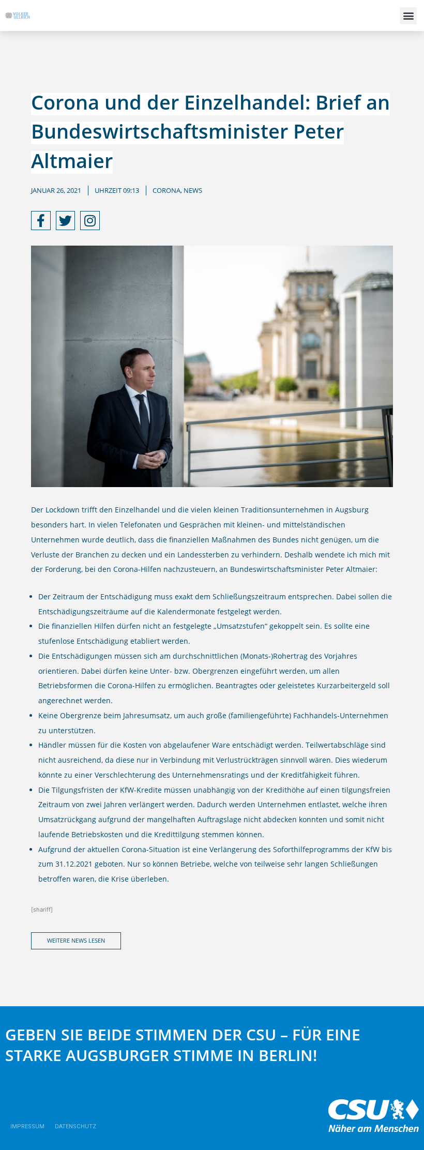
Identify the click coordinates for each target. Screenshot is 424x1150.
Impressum (27, 1126)
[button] (408, 15)
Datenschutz (75, 1126)
